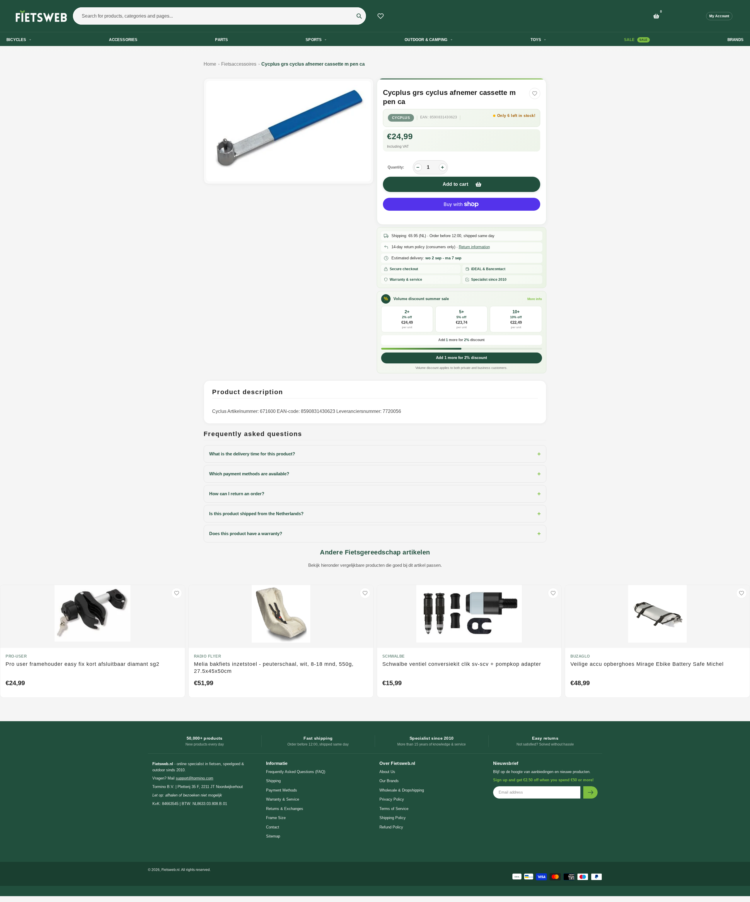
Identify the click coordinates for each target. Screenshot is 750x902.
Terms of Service (393, 808)
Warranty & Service (282, 799)
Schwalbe (393, 656)
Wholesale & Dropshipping (401, 790)
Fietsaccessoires (238, 64)
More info (534, 299)
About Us (387, 772)
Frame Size (276, 818)
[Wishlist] (380, 16)
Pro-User (16, 656)
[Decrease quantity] (418, 167)
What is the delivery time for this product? (375, 454)
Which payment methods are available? (375, 474)
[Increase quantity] (442, 167)
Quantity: (396, 167)
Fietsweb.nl (170, 870)
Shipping (273, 781)
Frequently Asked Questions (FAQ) (295, 772)
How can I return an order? (375, 494)
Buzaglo (580, 656)
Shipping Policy (392, 818)
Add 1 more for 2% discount (461, 357)
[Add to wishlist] (534, 93)
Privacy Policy (391, 799)
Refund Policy (391, 827)
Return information (474, 247)
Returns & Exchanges (284, 808)
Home (210, 64)
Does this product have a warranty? (375, 533)
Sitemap (273, 836)
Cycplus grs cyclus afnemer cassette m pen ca (313, 64)
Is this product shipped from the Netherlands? (375, 513)
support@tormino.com (194, 778)
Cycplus (401, 118)
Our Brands (389, 781)
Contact (272, 827)
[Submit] (590, 792)
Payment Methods (281, 790)
